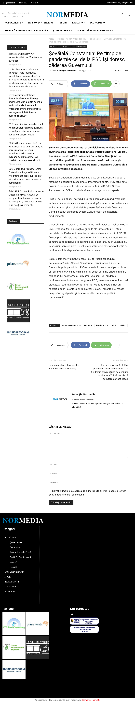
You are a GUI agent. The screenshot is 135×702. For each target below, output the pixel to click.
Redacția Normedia (66, 70)
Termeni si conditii (91, 700)
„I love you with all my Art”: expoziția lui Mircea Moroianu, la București (25, 57)
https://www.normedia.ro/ (83, 399)
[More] (116, 83)
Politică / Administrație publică (71, 38)
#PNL (114, 325)
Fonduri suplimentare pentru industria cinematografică (64, 367)
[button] (129, 15)
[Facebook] (122, 14)
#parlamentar (102, 325)
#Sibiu (123, 325)
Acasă (51, 38)
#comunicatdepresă (71, 325)
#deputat (88, 325)
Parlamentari (95, 38)
